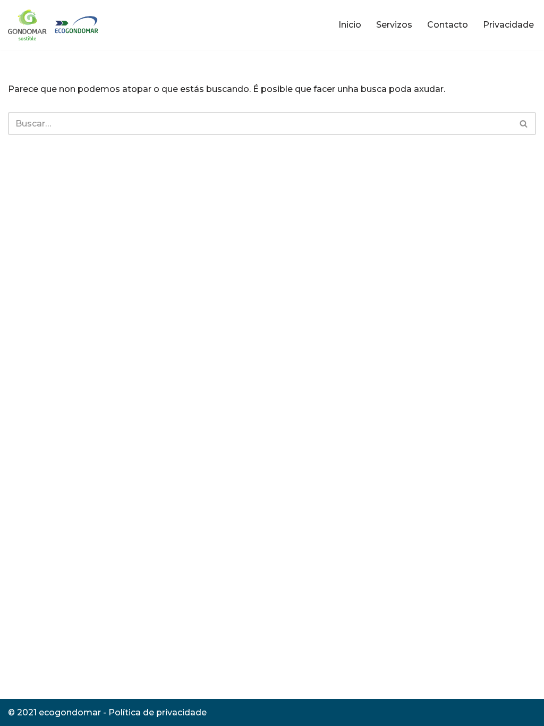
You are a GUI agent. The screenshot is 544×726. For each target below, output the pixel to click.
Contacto (447, 25)
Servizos (394, 25)
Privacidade (508, 25)
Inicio (349, 25)
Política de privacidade (157, 712)
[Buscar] (524, 123)
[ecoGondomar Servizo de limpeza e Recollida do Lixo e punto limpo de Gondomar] (55, 25)
